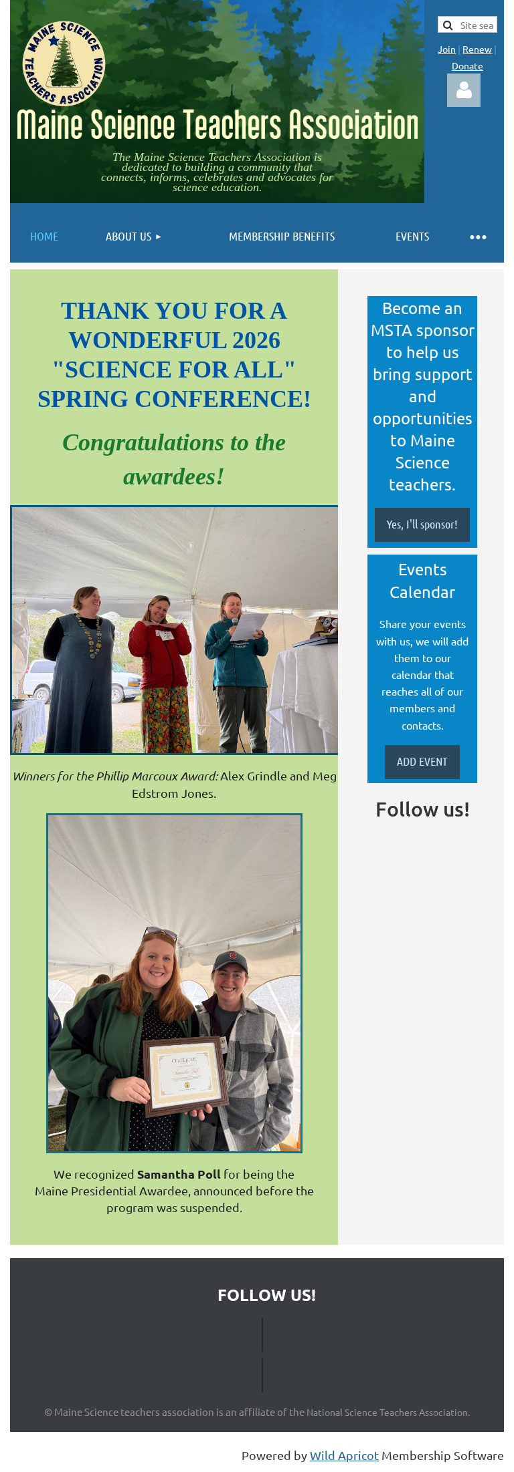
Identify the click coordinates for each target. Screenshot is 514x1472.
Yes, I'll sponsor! (422, 524)
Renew (477, 49)
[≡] (477, 236)
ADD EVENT (422, 761)
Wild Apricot (344, 1455)
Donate (467, 65)
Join (447, 49)
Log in (464, 90)
